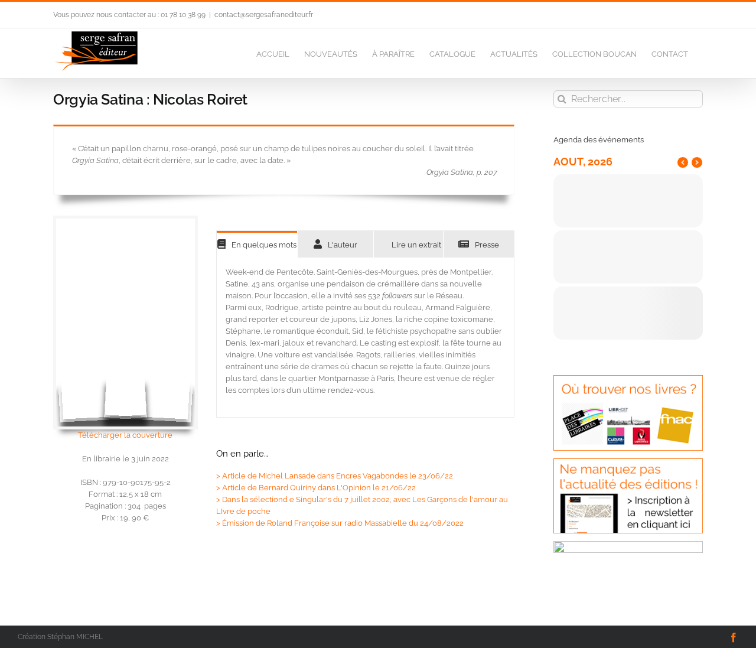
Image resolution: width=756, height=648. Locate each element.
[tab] (257, 244)
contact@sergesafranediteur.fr (263, 15)
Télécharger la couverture (125, 435)
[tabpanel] (365, 338)
